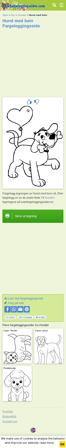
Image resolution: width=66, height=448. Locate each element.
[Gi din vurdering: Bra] (29, 102)
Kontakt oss (9, 421)
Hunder (22, 15)
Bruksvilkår (9, 416)
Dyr (13, 15)
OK (62, 444)
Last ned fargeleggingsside (25, 298)
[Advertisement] (33, 61)
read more (47, 443)
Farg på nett (16, 303)
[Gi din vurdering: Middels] (36, 102)
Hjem (5, 15)
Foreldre (7, 411)
